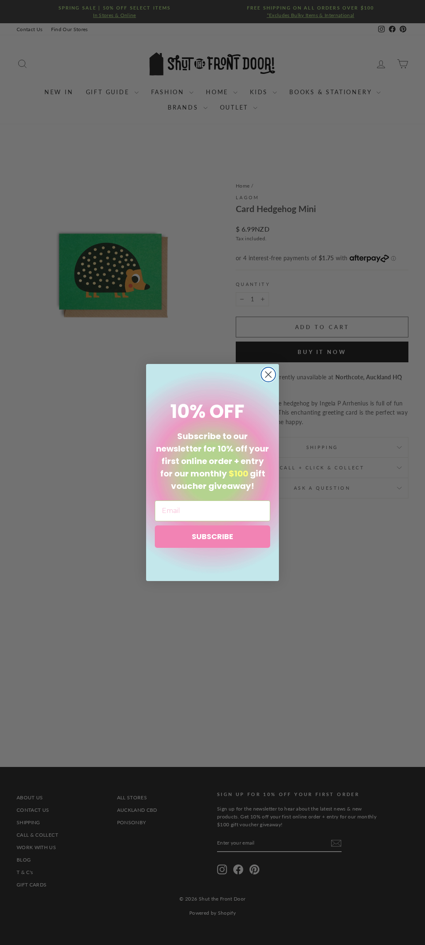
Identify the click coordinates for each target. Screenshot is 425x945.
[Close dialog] (268, 374)
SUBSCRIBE (212, 536)
